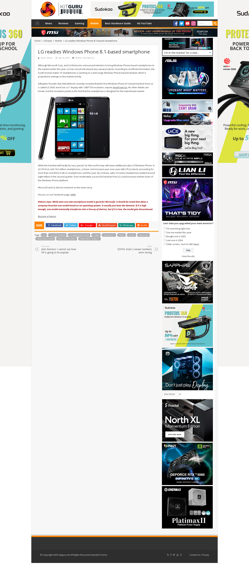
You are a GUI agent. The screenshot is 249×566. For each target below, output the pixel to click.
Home (37, 22)
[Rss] (168, 555)
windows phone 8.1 (89, 239)
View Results (188, 256)
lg (44, 235)
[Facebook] (175, 23)
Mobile (94, 23)
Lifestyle (48, 40)
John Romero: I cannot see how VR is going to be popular (58, 249)
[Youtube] (187, 23)
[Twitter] (181, 23)
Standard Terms (99, 554)
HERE (73, 194)
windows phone (45, 239)
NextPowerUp (120, 87)
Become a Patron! (47, 216)
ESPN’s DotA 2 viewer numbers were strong (135, 249)
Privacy (205, 554)
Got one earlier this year (178, 232)
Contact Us (195, 554)
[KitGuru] (61, 8)
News (48, 23)
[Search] (215, 23)
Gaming (79, 23)
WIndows (143, 235)
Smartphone (88, 57)
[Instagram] (193, 23)
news (121, 235)
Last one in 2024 (174, 240)
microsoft (109, 235)
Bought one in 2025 (176, 236)
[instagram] (181, 555)
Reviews (63, 23)
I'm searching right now (178, 228)
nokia (132, 235)
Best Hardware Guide (118, 23)
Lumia (96, 235)
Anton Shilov (47, 57)
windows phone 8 (67, 239)
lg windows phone (79, 235)
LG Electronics (57, 235)
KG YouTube (144, 23)
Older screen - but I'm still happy (182, 244)
